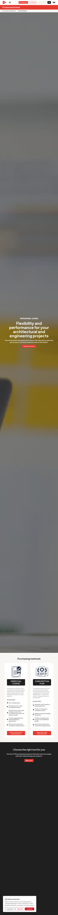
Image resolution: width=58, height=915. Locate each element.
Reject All (19, 909)
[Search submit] (49, 2)
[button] (10, 2)
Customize (10, 909)
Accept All (29, 909)
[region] (19, 904)
